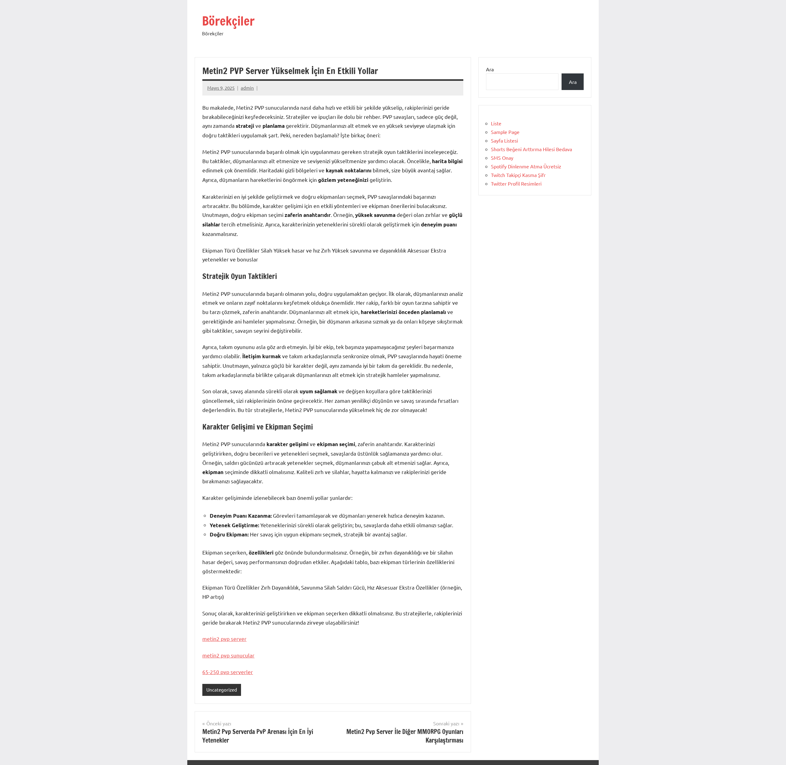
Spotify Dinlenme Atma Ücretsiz (526, 166)
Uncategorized (221, 689)
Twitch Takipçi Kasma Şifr (518, 175)
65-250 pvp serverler (227, 672)
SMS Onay (502, 158)
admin (247, 88)
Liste (496, 123)
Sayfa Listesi (504, 140)
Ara (490, 69)
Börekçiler (228, 20)
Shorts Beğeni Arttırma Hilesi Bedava (531, 149)
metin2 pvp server (224, 638)
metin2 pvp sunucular (228, 655)
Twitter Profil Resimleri (516, 183)
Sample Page (505, 132)
